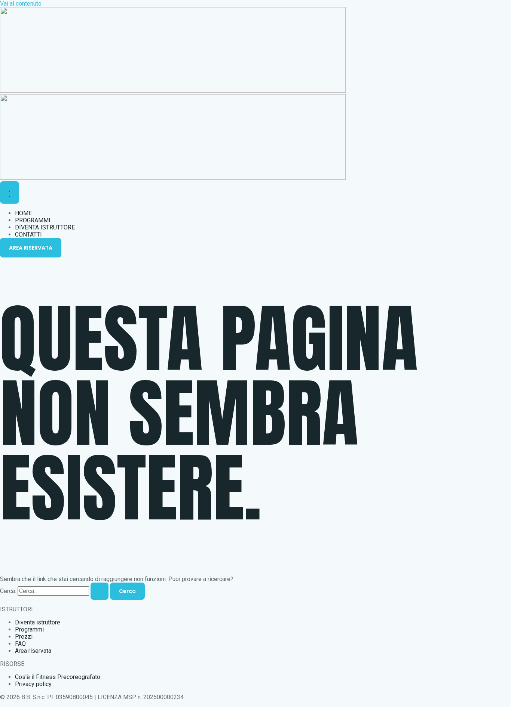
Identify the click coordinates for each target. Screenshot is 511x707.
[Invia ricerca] (99, 591)
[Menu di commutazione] (9, 192)
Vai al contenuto (21, 3)
